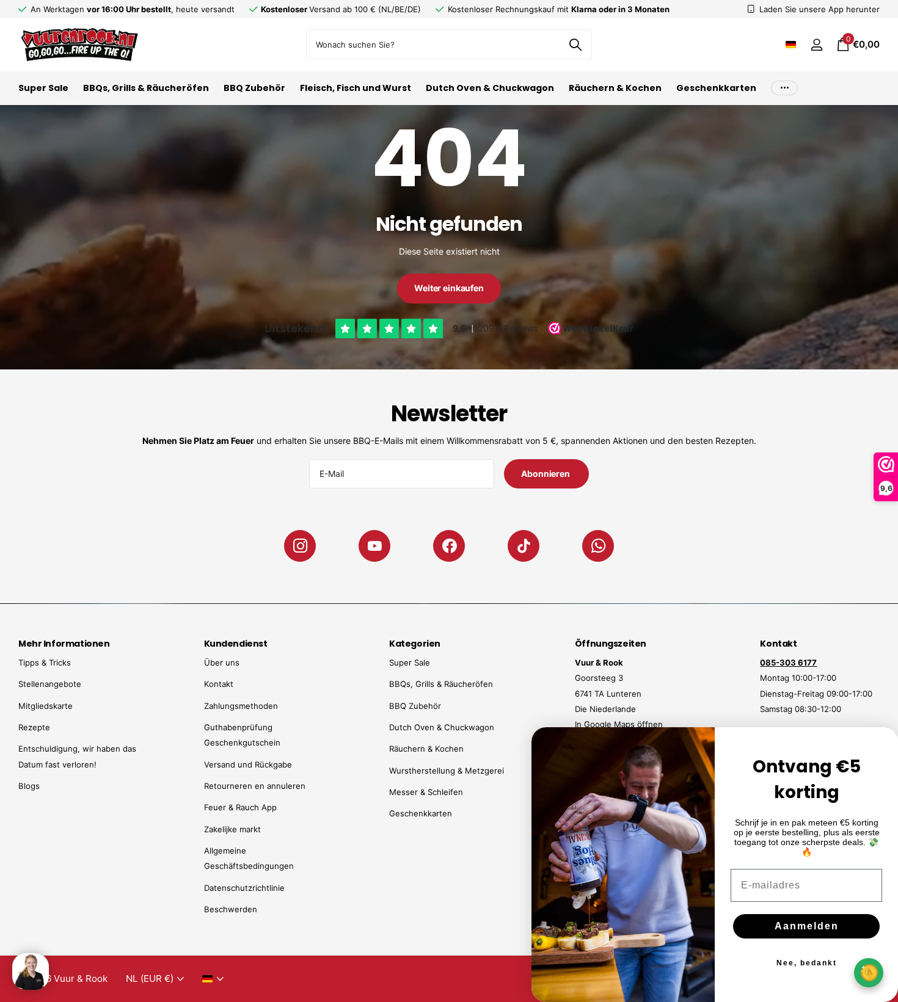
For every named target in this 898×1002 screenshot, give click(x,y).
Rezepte (34, 727)
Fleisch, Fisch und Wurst (355, 88)
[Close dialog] (881, 744)
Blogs (29, 786)
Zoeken (575, 44)
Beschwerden (230, 909)
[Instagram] (300, 546)
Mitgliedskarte (45, 706)
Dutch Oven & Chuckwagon (490, 88)
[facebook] (449, 546)
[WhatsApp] (598, 546)
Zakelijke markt (232, 829)
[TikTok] (523, 546)
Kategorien (414, 643)
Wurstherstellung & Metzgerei (446, 770)
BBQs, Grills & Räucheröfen (146, 88)
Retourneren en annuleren (254, 786)
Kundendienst (236, 643)
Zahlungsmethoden (241, 706)
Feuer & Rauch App (240, 807)
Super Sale (43, 88)
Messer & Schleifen (426, 792)
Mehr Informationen (63, 643)
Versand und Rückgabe (248, 764)
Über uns (221, 662)
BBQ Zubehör (254, 88)
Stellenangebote (49, 684)
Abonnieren (546, 473)
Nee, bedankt (806, 963)
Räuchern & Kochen (615, 88)
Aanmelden (807, 926)
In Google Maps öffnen (619, 724)
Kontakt (218, 684)
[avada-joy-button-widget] (868, 972)
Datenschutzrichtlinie (244, 888)
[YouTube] (374, 546)
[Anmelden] (816, 45)
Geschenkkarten (716, 88)
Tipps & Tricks (44, 662)
